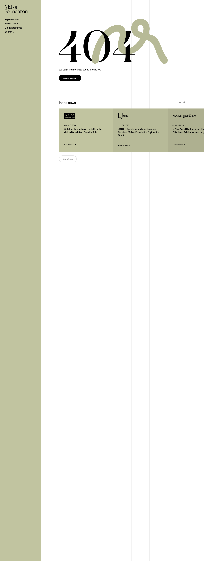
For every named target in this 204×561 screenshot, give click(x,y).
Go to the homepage (70, 78)
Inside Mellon (12, 23)
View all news (68, 159)
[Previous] (180, 102)
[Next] (184, 102)
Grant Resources (13, 27)
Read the (69, 145)
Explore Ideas (12, 19)
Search (8, 31)
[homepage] (16, 9)
